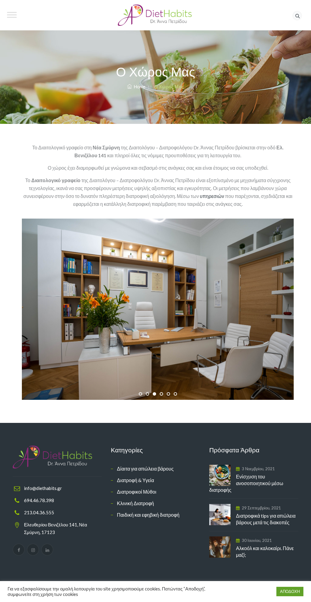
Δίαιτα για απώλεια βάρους (145, 468)
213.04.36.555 (39, 512)
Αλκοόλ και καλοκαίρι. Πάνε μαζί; (265, 551)
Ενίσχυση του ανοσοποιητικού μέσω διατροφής (246, 483)
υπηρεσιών (212, 196)
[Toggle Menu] (12, 15)
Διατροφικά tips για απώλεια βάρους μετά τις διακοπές (266, 519)
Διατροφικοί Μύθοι (136, 492)
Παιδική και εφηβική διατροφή (148, 515)
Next (303, 309)
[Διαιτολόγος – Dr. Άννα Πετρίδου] (155, 15)
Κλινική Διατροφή (135, 503)
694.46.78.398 (39, 500)
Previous (13, 309)
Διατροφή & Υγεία (135, 480)
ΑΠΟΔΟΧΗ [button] (290, 591)
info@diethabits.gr (43, 488)
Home (138, 86)
